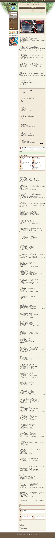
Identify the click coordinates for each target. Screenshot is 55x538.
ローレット (22, 1)
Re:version (37, 534)
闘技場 (43, 1)
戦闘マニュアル (13, 26)
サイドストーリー (13, 21)
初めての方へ (13, 27)
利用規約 (17, 534)
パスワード (9, 14)
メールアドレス (9, 12)
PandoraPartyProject (13, 4)
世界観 (13, 20)
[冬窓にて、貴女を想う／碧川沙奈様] (20, 161)
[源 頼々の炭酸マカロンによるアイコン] (20, 517)
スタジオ (32, 1)
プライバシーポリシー (21, 534)
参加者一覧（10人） (23, 155)
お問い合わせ (13, 28)
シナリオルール (13, 24)
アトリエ (27, 1)
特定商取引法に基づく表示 (25, 534)
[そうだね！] (20, 166)
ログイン (11, 15)
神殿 (17, 1)
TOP (11, 1)
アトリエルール (13, 25)
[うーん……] (33, 166)
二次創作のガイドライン (31, 534)
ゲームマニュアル (13, 23)
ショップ (38, 1)
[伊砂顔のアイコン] (33, 161)
